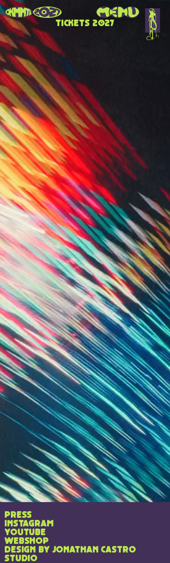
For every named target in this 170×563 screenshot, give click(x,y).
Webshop (26, 541)
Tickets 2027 (85, 23)
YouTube (25, 532)
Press (18, 515)
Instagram (29, 523)
